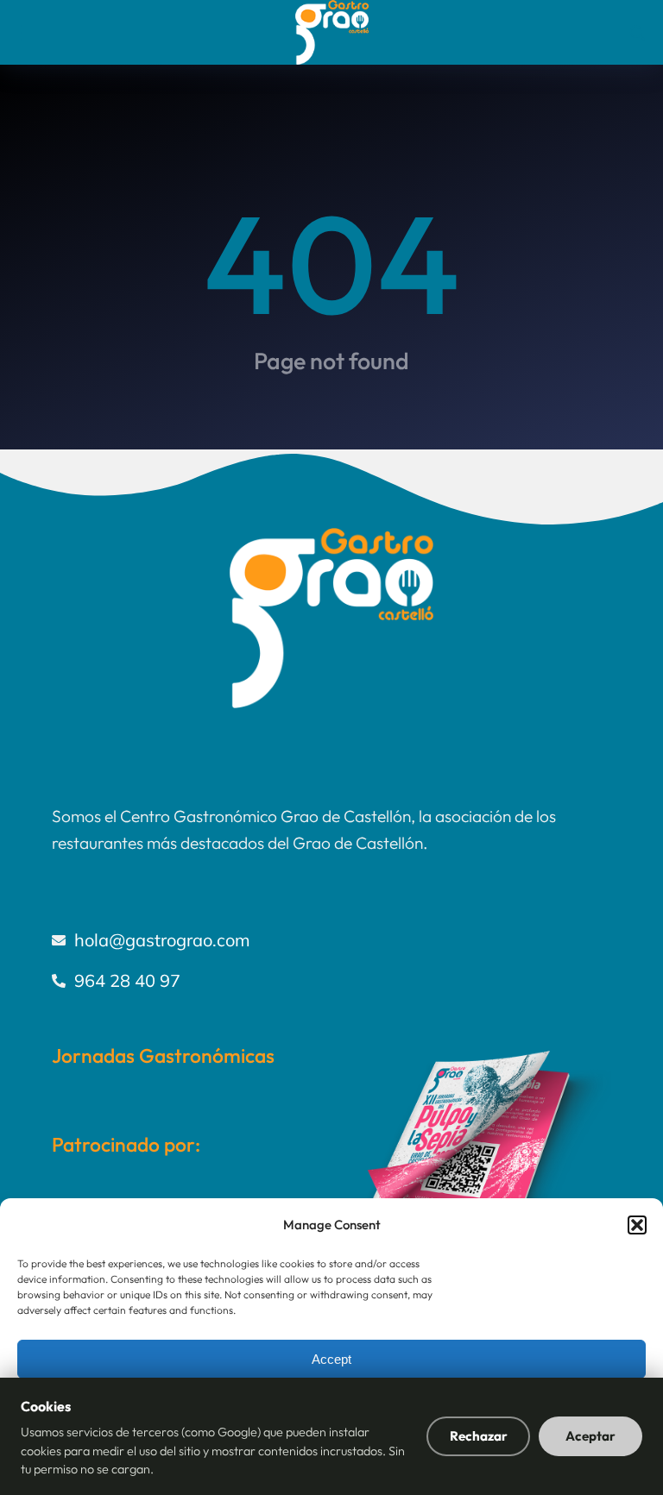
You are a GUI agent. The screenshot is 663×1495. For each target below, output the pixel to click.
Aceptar (590, 1436)
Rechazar (479, 1436)
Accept (331, 1359)
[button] (637, 1225)
